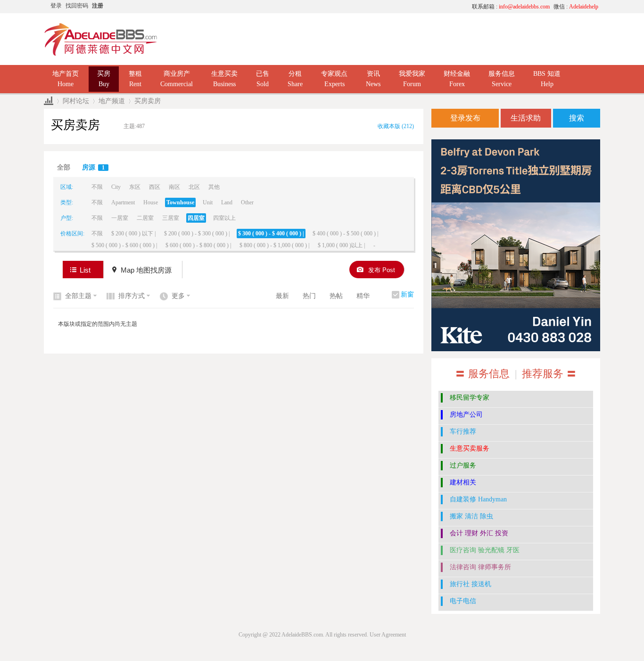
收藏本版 (396, 126)
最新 (282, 295)
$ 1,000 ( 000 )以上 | (341, 245)
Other (247, 202)
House (150, 202)
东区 (134, 187)
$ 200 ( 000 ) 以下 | (133, 233)
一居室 (119, 218)
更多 (178, 295)
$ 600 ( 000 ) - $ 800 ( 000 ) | (198, 245)
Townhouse (180, 202)
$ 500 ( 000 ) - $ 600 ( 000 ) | (124, 245)
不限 (97, 187)
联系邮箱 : (511, 6)
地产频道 (112, 101)
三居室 (170, 218)
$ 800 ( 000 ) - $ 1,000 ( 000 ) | (274, 245)
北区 (194, 187)
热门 (309, 295)
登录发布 (465, 118)
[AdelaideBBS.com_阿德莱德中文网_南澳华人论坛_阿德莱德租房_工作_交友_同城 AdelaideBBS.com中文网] (101, 54)
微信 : (575, 6)
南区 (174, 187)
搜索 (576, 118)
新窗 (407, 294)
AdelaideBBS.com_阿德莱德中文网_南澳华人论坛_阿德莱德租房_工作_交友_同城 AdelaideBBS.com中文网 (48, 101)
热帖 (336, 295)
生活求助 (526, 118)
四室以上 (224, 218)
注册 (97, 5)
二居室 (145, 218)
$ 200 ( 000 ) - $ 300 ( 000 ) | (197, 233)
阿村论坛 (76, 101)
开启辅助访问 (376, 6)
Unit (208, 202)
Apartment (123, 202)
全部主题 (78, 295)
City (116, 187)
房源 (93, 167)
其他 (214, 187)
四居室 (196, 218)
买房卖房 (147, 101)
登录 (56, 5)
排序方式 (131, 295)
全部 (63, 167)
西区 (154, 187)
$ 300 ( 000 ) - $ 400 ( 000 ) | (271, 233)
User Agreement (388, 634)
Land (226, 202)
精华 (363, 295)
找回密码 (77, 5)
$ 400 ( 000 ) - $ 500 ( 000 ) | (345, 233)
